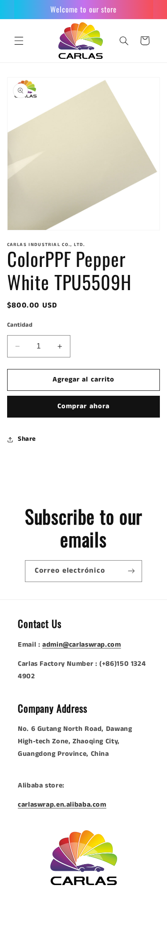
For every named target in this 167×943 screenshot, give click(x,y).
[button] (18, 40)
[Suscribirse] (131, 571)
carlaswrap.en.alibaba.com (62, 805)
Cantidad (20, 325)
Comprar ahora (83, 406)
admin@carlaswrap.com (81, 645)
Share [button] (27, 439)
